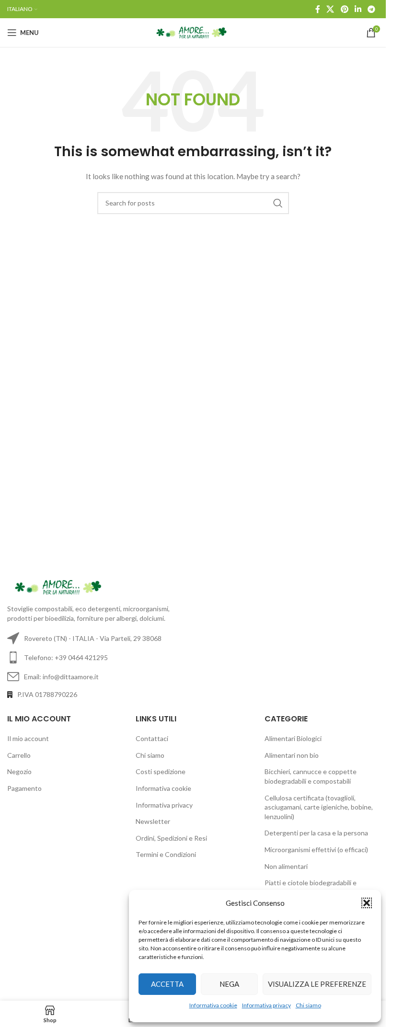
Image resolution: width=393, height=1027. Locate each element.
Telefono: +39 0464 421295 (66, 657)
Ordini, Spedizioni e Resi (171, 838)
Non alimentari (286, 866)
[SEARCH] (278, 203)
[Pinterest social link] (344, 9)
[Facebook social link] (318, 9)
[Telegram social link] (372, 9)
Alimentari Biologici (293, 738)
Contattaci (152, 738)
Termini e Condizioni (166, 854)
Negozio (19, 771)
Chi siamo (308, 1005)
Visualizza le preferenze (317, 984)
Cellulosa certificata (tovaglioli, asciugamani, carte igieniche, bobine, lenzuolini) (319, 807)
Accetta (167, 984)
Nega (229, 984)
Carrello (19, 755)
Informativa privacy (266, 1005)
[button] (366, 903)
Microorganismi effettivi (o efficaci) (316, 849)
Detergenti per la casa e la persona (316, 833)
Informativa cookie (213, 1005)
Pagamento (24, 788)
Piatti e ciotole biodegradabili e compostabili (311, 887)
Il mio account (28, 738)
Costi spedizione (160, 771)
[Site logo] (193, 32)
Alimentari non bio (292, 755)
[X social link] (330, 9)
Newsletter (153, 821)
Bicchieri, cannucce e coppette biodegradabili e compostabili (311, 776)
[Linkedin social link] (357, 9)
